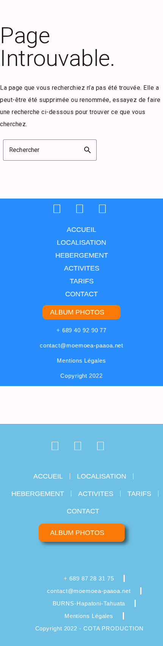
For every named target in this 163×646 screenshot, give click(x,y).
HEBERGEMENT (81, 255)
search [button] (87, 150)
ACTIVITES (81, 268)
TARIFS (82, 281)
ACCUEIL (81, 229)
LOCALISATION (81, 242)
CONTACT (81, 294)
